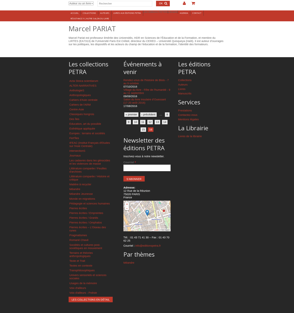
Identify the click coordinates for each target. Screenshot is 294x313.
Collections (89, 13)
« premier (131, 114)
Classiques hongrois (81, 114)
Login (183, 4)
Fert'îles (74, 138)
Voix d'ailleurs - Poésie (83, 292)
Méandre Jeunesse (81, 193)
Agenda (184, 13)
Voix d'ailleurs (77, 288)
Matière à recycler (80, 184)
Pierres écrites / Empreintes (86, 213)
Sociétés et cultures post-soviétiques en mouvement (85, 246)
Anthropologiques (80, 95)
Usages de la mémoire (83, 283)
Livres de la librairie (190, 136)
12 (150, 122)
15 (143, 129)
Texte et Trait (77, 260)
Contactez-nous (187, 114)
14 (164, 122)
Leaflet (156, 230)
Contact (197, 13)
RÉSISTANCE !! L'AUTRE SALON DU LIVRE (90, 18)
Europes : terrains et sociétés (87, 133)
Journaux (75, 155)
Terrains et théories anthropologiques (81, 254)
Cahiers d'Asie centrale (83, 99)
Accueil (75, 13)
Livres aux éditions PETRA (127, 13)
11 (142, 122)
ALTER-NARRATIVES (82, 85)
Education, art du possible (85, 123)
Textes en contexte (80, 265)
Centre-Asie (76, 109)
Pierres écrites (78, 208)
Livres (181, 89)
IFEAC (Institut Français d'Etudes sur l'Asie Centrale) (89, 144)
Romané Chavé (79, 240)
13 (157, 122)
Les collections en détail (91, 299)
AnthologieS (76, 90)
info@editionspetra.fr (148, 245)
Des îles (74, 119)
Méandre (74, 189)
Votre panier (192, 4)
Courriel (129, 162)
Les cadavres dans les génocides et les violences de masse (89, 162)
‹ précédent (148, 114)
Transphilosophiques (82, 270)
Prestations (185, 110)
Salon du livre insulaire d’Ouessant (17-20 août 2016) (144, 101)
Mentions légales (188, 119)
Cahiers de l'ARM (80, 104)
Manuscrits (184, 93)
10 (135, 122)
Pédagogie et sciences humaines (89, 203)
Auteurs (104, 13)
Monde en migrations (82, 198)
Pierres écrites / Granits (83, 217)
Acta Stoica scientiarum (83, 80)
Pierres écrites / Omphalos (85, 222)
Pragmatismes (78, 235)
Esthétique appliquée (82, 128)
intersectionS (77, 150)
